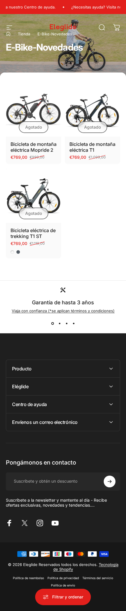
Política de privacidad (63, 578)
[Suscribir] (109, 481)
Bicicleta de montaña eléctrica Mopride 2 (34, 147)
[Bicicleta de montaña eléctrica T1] (92, 109)
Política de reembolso (28, 578)
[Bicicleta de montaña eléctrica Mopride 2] (33, 109)
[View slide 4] (73, 323)
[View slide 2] (59, 323)
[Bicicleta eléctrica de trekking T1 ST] (33, 195)
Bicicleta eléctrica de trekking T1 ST (33, 233)
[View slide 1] (52, 323)
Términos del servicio (97, 578)
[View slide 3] (66, 323)
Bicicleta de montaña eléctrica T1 (92, 147)
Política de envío (63, 585)
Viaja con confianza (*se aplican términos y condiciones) (63, 310)
